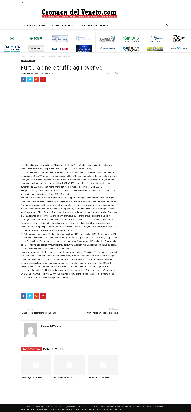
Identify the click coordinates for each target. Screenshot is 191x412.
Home (23, 2)
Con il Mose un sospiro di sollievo (102, 313)
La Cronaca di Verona (35, 25)
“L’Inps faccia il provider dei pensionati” (39, 313)
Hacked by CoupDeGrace (31, 378)
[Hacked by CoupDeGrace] (36, 365)
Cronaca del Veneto (36, 57)
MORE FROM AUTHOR (53, 349)
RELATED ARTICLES (31, 349)
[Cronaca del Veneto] (95, 13)
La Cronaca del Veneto (63, 25)
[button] (166, 26)
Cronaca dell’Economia (95, 25)
